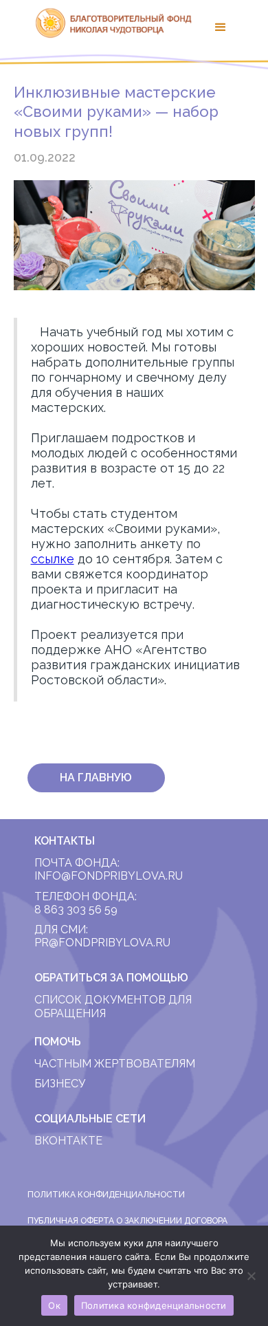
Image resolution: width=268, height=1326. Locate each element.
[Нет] (251, 1276)
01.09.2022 (45, 157)
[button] (220, 27)
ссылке (52, 559)
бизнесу (59, 1083)
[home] (110, 23)
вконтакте (68, 1140)
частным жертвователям (114, 1063)
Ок (54, 1305)
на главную (96, 777)
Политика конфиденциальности (154, 1305)
